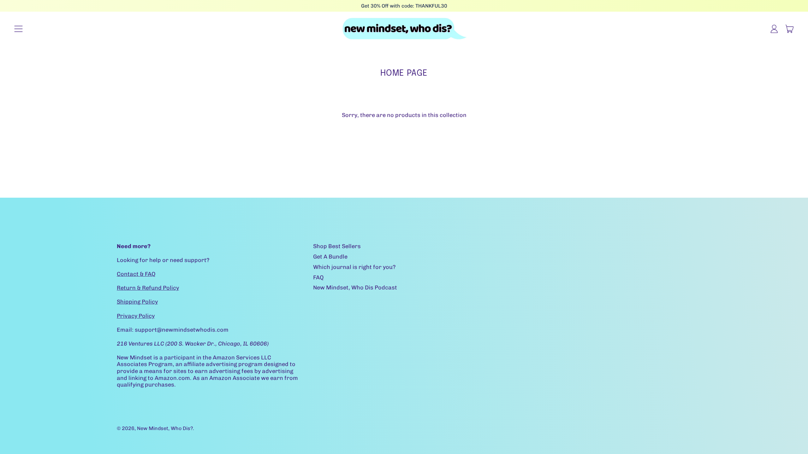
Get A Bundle (330, 256)
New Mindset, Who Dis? (165, 428)
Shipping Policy (137, 301)
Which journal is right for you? (354, 267)
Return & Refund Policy (148, 287)
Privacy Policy (136, 315)
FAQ (318, 277)
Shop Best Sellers (337, 246)
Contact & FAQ (136, 274)
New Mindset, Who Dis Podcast (355, 287)
